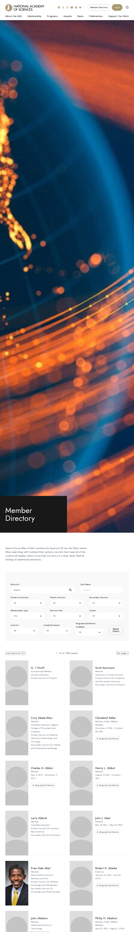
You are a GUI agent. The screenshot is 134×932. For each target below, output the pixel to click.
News (80, 16)
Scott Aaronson (105, 668)
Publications (96, 16)
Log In (117, 7)
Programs (52, 16)
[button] (127, 7)
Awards (67, 16)
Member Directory (99, 7)
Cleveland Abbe (105, 718)
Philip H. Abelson (106, 918)
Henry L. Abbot (105, 768)
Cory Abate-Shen (41, 718)
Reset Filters (116, 630)
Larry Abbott (39, 818)
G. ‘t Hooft (37, 668)
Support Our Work (118, 16)
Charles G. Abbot (42, 768)
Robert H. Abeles (106, 868)
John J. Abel (102, 818)
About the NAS (13, 16)
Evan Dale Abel (40, 868)
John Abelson (39, 918)
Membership (34, 16)
